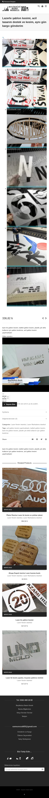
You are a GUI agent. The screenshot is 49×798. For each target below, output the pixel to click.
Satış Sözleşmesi (24, 739)
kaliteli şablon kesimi (37, 428)
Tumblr (31, 757)
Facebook (11, 757)
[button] (3, 38)
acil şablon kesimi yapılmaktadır (18, 428)
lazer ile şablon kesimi (10, 430)
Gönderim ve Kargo (24, 732)
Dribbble (6, 757)
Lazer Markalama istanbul (36, 424)
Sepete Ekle (10, 404)
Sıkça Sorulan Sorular (24, 713)
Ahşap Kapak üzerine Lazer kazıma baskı (24, 573)
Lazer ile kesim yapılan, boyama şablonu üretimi (24, 678)
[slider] (21, 404)
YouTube (26, 757)
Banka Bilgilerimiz (24, 709)
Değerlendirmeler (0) (9, 419)
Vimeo (21, 757)
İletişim (24, 716)
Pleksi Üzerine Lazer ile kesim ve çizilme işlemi (24, 515)
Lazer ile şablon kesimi (24, 620)
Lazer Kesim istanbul (18, 424)
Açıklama (5, 412)
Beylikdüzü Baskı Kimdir (24, 705)
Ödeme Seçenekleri (24, 735)
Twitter (16, 757)
